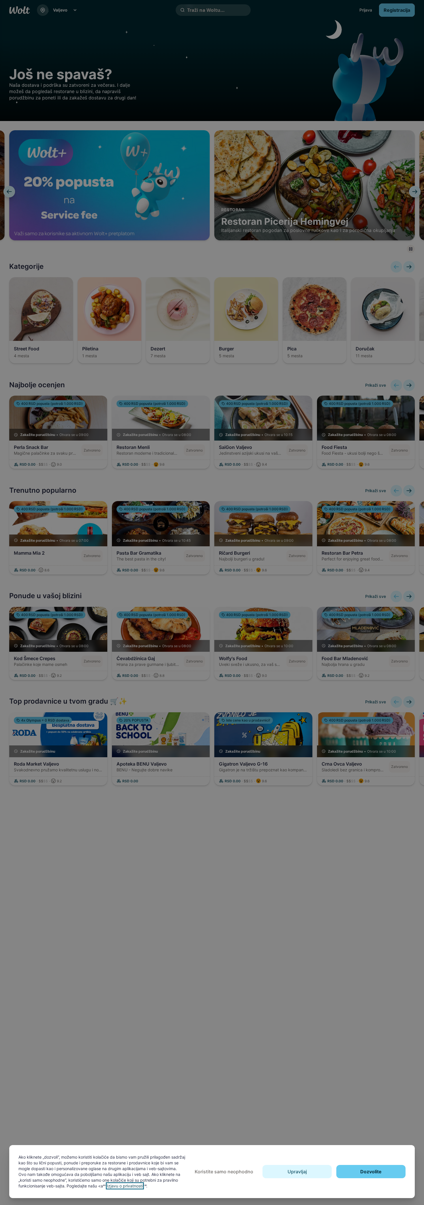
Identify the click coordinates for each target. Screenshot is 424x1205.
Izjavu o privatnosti (125, 1185)
